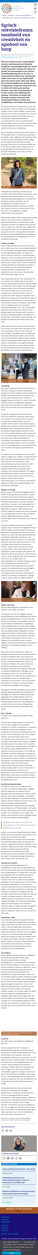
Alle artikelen (6, 1202)
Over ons (4, 1225)
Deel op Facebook (2, 1130)
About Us (5, 1228)
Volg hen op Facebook (16, 1158)
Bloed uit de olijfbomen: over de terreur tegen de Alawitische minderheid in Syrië (18, 1192)
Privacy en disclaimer (10, 1234)
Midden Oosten (13, 57)
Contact (4, 1230)
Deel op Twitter (6, 1130)
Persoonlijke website (8, 1158)
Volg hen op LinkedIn (20, 1158)
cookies (21, 1242)
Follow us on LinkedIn (35, 8)
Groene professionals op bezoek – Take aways (18, 1169)
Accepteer (12, 1253)
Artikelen (11, 15)
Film (14, 56)
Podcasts (5, 1219)
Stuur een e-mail (4, 1158)
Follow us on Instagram (35, 12)
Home (12, 8)
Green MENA (6, 1222)
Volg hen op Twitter (12, 1158)
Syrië (20, 57)
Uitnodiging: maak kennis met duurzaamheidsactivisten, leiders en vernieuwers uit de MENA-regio (15, 1180)
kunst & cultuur (20, 56)
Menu (35, 4)
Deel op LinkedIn (10, 1130)
